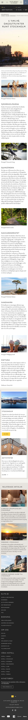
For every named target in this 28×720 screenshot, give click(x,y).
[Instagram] (15, 710)
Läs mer (6, 434)
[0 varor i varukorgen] (21, 2)
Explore (7, 15)
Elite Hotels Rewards (7, 602)
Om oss (3, 633)
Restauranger (5, 607)
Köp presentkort (6, 605)
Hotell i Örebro (6, 674)
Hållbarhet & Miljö (6, 640)
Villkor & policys (6, 625)
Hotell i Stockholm (7, 659)
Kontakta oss (5, 646)
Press (2, 638)
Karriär (3, 635)
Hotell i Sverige (5, 656)
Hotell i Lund (5, 666)
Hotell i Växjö (5, 671)
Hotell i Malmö (5, 669)
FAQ (2, 612)
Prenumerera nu (7, 686)
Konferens (4, 599)
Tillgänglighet (5, 648)
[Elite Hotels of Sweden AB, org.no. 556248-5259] (14, 2)
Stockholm (13, 15)
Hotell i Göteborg (6, 661)
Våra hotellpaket (6, 620)
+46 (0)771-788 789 (14, 704)
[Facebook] (12, 710)
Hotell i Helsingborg (7, 664)
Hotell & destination (7, 597)
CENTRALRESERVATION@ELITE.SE (14, 707)
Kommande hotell (6, 643)
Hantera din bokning (7, 623)
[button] (2, 2)
